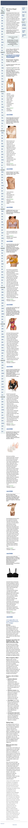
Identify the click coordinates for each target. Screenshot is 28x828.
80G (2, 157)
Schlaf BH (24, 28)
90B (2, 216)
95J (2, 285)
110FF (2, 381)
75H (2, 123)
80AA (2, 132)
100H (2, 316)
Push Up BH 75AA (24, 25)
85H (2, 201)
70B (2, 59)
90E (2, 227)
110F (2, 378)
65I (2, 47)
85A (2, 174)
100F (2, 305)
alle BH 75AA (23, 9)
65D (2, 26)
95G (2, 274)
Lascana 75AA (24, 19)
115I (2, 428)
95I (2, 282)
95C (2, 258)
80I (2, 165)
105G (2, 347)
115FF (2, 417)
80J (2, 167)
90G (2, 235)
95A (2, 253)
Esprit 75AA (23, 15)
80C (2, 140)
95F (2, 269)
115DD (2, 409)
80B (2, 138)
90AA (2, 211)
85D (2, 182)
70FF (2, 76)
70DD (2, 67)
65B (2, 20)
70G (2, 78)
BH (2, 7)
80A (2, 135)
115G (2, 420)
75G (2, 117)
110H (2, 389)
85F (2, 190)
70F (2, 73)
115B (2, 401)
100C (2, 294)
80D (2, 143)
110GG (2, 386)
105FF (2, 344)
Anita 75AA (24, 12)
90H (2, 240)
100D (2, 297)
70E (2, 70)
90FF (2, 232)
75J (2, 128)
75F (2, 112)
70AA (2, 54)
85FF (2, 193)
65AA (2, 15)
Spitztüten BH (24, 35)
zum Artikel (10, 114)
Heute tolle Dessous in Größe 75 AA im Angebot (12, 57)
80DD (2, 146)
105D (2, 334)
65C (2, 23)
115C (2, 404)
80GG (2, 159)
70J (2, 89)
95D (2, 261)
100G (2, 311)
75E (2, 109)
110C (2, 367)
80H (2, 162)
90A (2, 213)
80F (2, 151)
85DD (2, 185)
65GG (2, 42)
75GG (2, 120)
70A (2, 57)
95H (2, 280)
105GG (2, 350)
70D (2, 65)
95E (2, 266)
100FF (2, 308)
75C (2, 101)
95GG (2, 277)
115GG (2, 423)
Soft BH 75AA (23, 31)
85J (2, 207)
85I (2, 204)
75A (2, 96)
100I (2, 319)
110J (2, 394)
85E (2, 188)
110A (2, 362)
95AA (2, 250)
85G (2, 196)
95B (2, 255)
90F (2, 230)
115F (2, 415)
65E (2, 31)
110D (2, 370)
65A (2, 17)
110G (2, 384)
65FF (2, 36)
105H (2, 353)
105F (2, 342)
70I (2, 86)
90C (2, 219)
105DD (2, 336)
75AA (2, 93)
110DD (2, 373)
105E (2, 339)
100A (2, 289)
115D (2, 407)
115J (2, 431)
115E (2, 412)
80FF (2, 154)
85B (2, 177)
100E (2, 303)
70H (2, 84)
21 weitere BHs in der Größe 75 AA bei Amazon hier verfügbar (12, 621)
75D (2, 104)
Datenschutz (15, 824)
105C (2, 331)
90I (2, 243)
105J (2, 358)
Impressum (2, 823)
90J (2, 246)
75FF (2, 115)
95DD (2, 263)
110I (2, 392)
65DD (2, 28)
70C (2, 62)
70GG (2, 81)
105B (2, 328)
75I (2, 126)
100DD (2, 300)
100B (2, 292)
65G (2, 39)
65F (2, 34)
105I (2, 355)
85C (2, 180)
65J (2, 50)
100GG (2, 313)
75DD (2, 107)
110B (2, 365)
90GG (2, 238)
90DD (2, 224)
